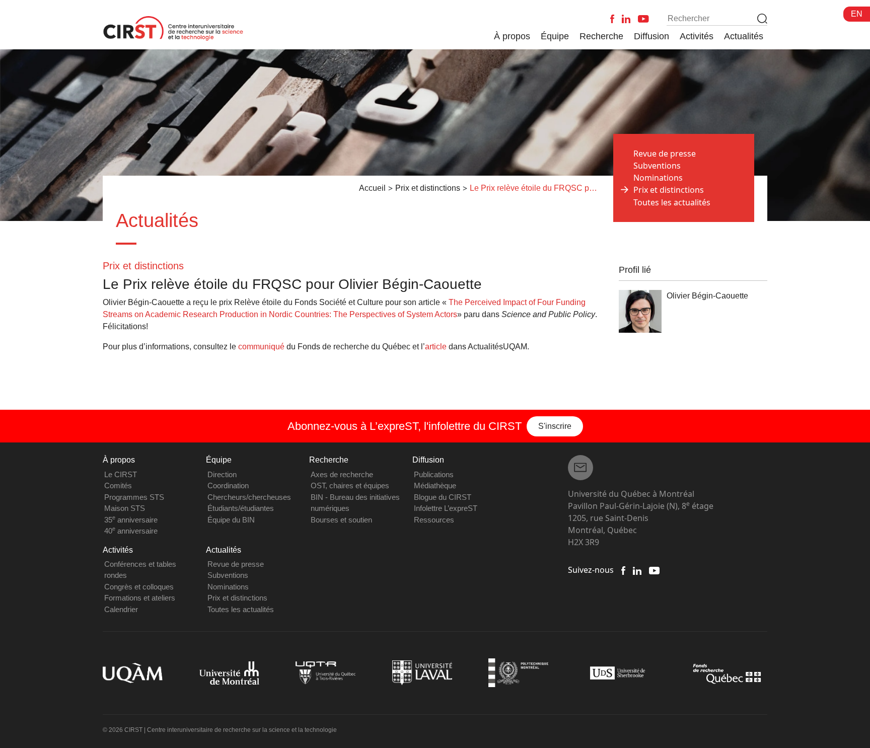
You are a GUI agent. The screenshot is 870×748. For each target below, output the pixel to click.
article (436, 346)
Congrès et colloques (139, 586)
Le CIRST (120, 474)
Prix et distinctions (237, 597)
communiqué (261, 346)
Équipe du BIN (231, 519)
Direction (222, 474)
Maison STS (124, 508)
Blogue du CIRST (442, 497)
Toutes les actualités (671, 202)
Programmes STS (134, 497)
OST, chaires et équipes (350, 485)
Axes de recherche (342, 474)
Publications (434, 474)
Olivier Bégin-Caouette (707, 295)
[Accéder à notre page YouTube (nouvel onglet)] (654, 569)
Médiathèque (435, 485)
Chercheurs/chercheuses (249, 497)
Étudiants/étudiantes (240, 508)
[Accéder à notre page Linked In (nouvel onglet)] (637, 569)
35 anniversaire (131, 519)
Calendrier (121, 609)
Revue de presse (664, 153)
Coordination (228, 485)
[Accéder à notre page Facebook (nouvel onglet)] (623, 569)
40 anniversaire (131, 531)
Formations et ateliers (139, 597)
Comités (118, 485)
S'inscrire (554, 426)
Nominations (658, 177)
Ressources (434, 519)
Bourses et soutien (341, 519)
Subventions (657, 165)
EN (856, 14)
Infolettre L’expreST (445, 508)
